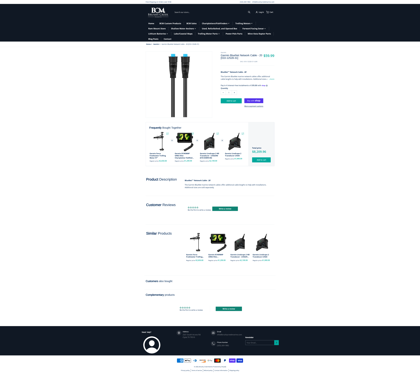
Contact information (221, 370)
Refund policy (208, 370)
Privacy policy (185, 370)
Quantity (224, 88)
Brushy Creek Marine (206, 367)
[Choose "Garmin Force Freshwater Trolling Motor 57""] (167, 134)
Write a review (225, 209)
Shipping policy (234, 370)
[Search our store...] (249, 12)
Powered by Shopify (219, 367)
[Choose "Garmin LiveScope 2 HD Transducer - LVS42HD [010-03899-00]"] (218, 134)
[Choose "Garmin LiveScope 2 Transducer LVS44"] (243, 134)
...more (271, 79)
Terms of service (197, 370)
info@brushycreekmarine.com (263, 2)
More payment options (253, 106)
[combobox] (212, 12)
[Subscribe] (276, 342)
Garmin (156, 44)
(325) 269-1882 (245, 2)
